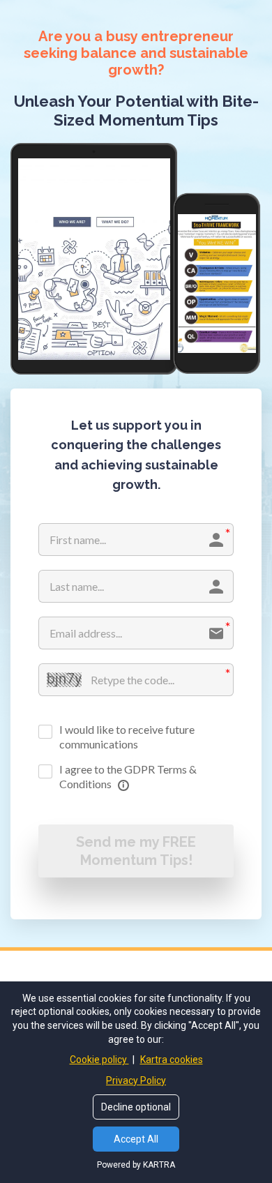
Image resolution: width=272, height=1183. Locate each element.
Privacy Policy (136, 1080)
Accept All (136, 1139)
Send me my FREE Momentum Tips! (136, 851)
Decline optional (136, 1107)
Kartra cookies (171, 1059)
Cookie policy (99, 1059)
